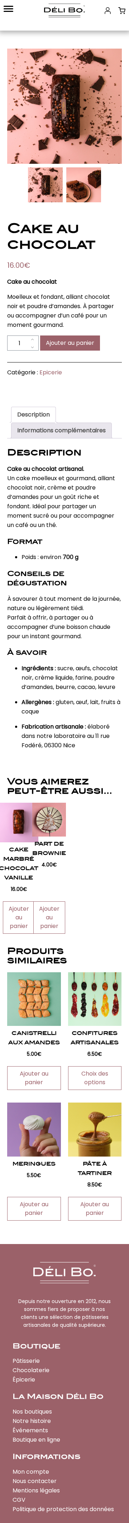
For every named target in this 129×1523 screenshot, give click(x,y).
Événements (30, 1430)
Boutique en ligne (36, 1440)
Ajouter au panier (70, 343)
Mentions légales (36, 1490)
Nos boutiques (32, 1411)
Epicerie (50, 372)
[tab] (33, 415)
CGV (19, 1500)
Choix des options (94, 1077)
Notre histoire (32, 1421)
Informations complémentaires (61, 430)
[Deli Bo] (64, 10)
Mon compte (31, 1472)
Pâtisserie (26, 1361)
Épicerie (24, 1379)
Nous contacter (35, 1481)
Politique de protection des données (63, 1509)
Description (33, 414)
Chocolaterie (31, 1370)
